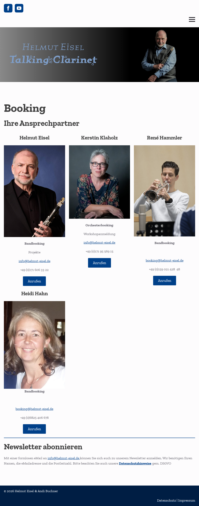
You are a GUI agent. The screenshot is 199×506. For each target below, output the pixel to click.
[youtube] (19, 8)
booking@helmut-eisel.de (164, 260)
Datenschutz (166, 500)
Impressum (186, 500)
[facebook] (8, 8)
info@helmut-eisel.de (34, 261)
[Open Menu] (192, 19)
